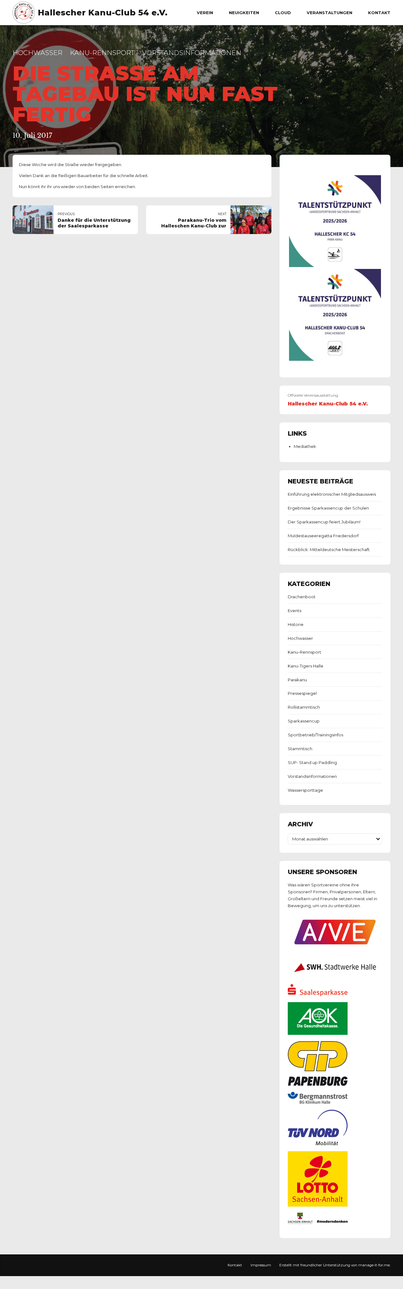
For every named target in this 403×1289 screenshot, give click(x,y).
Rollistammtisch (304, 707)
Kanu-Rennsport (102, 53)
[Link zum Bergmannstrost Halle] (318, 1102)
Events (294, 610)
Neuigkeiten (244, 12)
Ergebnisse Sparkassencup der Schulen (328, 508)
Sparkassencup (304, 720)
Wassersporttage (305, 790)
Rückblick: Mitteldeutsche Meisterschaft (329, 549)
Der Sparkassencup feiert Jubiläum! (324, 521)
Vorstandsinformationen (191, 53)
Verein (205, 12)
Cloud (283, 12)
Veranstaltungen (329, 12)
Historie (296, 624)
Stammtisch (300, 748)
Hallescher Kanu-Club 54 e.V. (102, 13)
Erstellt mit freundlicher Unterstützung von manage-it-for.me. (334, 1265)
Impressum (261, 1265)
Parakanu (297, 679)
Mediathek (305, 446)
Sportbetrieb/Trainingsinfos (315, 734)
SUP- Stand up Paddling (312, 762)
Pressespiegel (302, 693)
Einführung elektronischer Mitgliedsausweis (332, 494)
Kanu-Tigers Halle (305, 665)
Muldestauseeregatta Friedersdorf (323, 535)
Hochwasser (37, 53)
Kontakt (379, 12)
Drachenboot (301, 596)
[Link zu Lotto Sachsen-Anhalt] (318, 1205)
